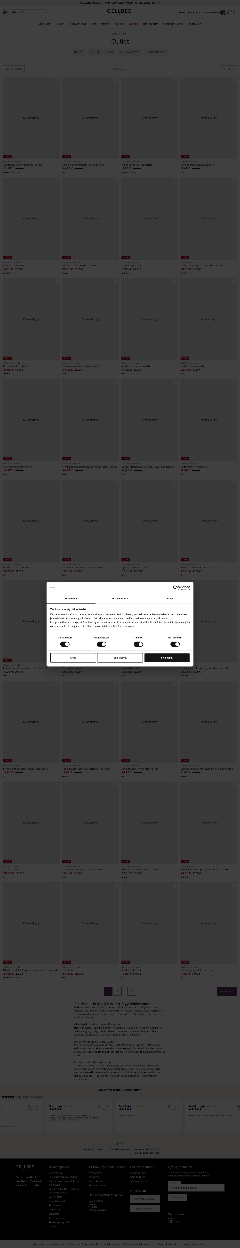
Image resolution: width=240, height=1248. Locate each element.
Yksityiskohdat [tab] (120, 598)
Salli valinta (120, 657)
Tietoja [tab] (169, 598)
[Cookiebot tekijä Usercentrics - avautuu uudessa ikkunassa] (175, 587)
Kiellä (73, 657)
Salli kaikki (167, 657)
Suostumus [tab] (71, 598)
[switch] (101, 644)
